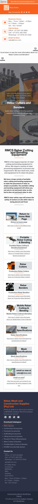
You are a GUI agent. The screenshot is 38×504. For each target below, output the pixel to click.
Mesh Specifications (19, 356)
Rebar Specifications (19, 335)
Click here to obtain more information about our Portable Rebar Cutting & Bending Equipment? (19, 253)
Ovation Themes (27, 499)
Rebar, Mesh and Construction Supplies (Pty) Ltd (16, 403)
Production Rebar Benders (19, 292)
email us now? (19, 377)
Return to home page (19, 222)
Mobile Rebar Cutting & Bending (19, 314)
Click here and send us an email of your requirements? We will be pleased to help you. (19, 383)
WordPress (20, 501)
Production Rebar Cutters (19, 271)
